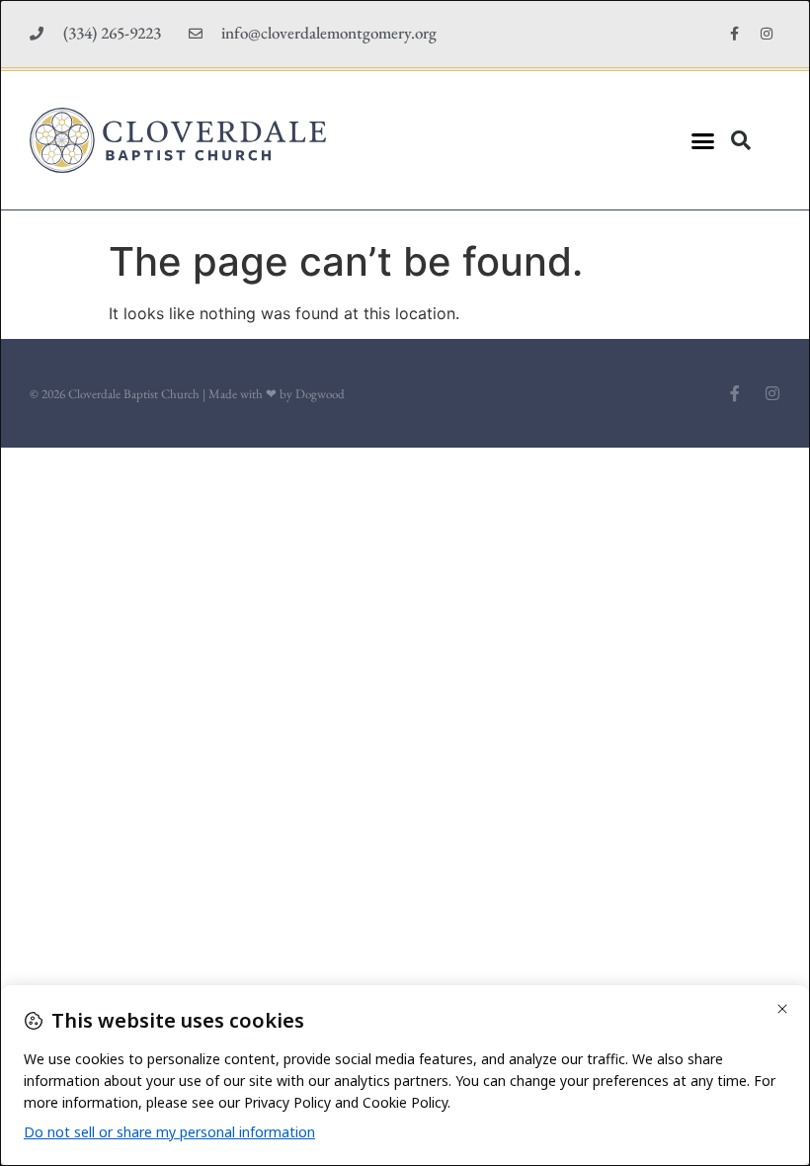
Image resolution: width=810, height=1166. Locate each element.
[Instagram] (766, 33)
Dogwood (320, 393)
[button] (702, 140)
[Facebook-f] (734, 33)
